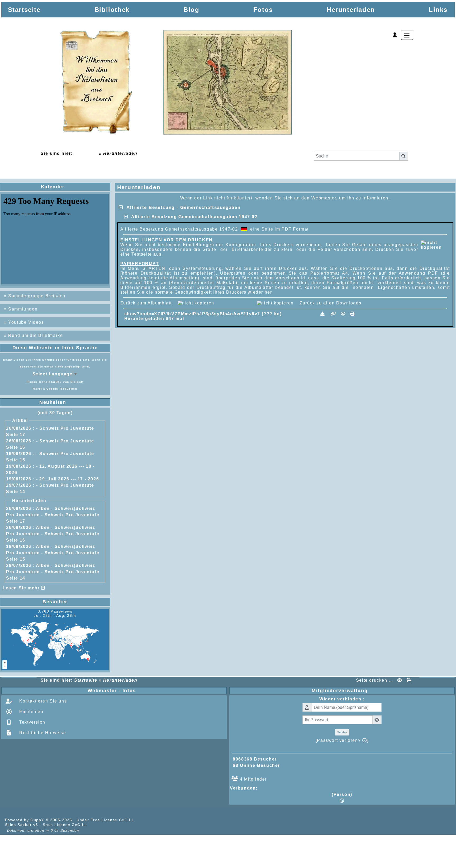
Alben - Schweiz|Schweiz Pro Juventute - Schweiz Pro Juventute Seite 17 (52, 514)
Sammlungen (22, 309)
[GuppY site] (144, 820)
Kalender (73, 186)
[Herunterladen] (323, 314)
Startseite (86, 153)
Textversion (31, 722)
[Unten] (447, 368)
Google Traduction (61, 388)
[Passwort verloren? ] (342, 740)
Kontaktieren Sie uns (42, 701)
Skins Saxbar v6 (21, 825)
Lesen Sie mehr (22, 588)
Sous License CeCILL (65, 825)
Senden (342, 732)
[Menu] (407, 35)
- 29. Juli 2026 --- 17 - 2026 (67, 479)
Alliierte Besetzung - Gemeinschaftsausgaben (181, 207)
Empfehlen (31, 711)
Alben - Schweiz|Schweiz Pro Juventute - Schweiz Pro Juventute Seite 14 (52, 571)
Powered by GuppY (25, 820)
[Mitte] (447, 357)
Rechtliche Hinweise (42, 732)
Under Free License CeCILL (106, 820)
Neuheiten (72, 402)
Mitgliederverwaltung (382, 690)
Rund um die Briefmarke (35, 335)
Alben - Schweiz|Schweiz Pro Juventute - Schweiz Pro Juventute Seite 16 (52, 533)
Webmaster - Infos (156, 690)
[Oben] (447, 347)
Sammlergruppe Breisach (36, 296)
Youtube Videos (26, 322)
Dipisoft (77, 381)
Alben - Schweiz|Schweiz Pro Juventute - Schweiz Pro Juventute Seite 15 (52, 552)
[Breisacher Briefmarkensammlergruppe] (176, 83)
